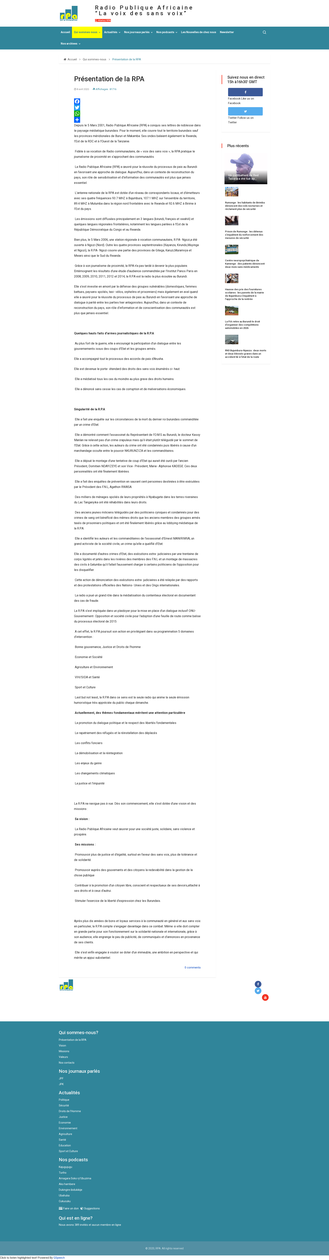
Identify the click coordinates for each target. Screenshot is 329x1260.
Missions (64, 1051)
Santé (62, 1139)
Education (65, 1145)
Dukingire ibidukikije (70, 1189)
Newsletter (227, 32)
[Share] (137, 120)
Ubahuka (64, 1195)
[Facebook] (137, 101)
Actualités (110, 32)
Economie (65, 1122)
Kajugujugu (65, 1166)
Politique (64, 1099)
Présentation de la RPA (72, 1039)
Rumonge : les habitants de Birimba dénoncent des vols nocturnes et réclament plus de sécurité (245, 205)
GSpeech (59, 1257)
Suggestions (91, 1208)
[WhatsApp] (137, 114)
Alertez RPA (104, 20)
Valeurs (63, 1056)
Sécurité (64, 1105)
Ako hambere (67, 1184)
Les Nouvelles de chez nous (198, 32)
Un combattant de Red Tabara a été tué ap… (243, 177)
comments (194, 967)
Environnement (68, 1128)
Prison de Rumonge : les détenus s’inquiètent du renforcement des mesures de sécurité (244, 234)
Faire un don (128, 1013)
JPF (61, 1078)
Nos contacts (66, 1062)
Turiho (62, 1172)
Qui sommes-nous (85, 32)
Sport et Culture (68, 1151)
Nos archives (69, 44)
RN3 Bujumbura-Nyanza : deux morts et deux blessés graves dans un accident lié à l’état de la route (245, 353)
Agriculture (65, 1134)
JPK (61, 1084)
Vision (62, 1045)
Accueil (65, 32)
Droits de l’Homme (70, 1111)
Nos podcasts (165, 32)
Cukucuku (65, 1201)
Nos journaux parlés (136, 32)
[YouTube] (266, 997)
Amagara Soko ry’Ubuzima (75, 1178)
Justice (63, 1116)
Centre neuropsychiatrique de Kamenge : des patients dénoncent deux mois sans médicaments (245, 263)
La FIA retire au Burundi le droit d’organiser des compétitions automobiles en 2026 (242, 324)
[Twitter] (137, 107)
